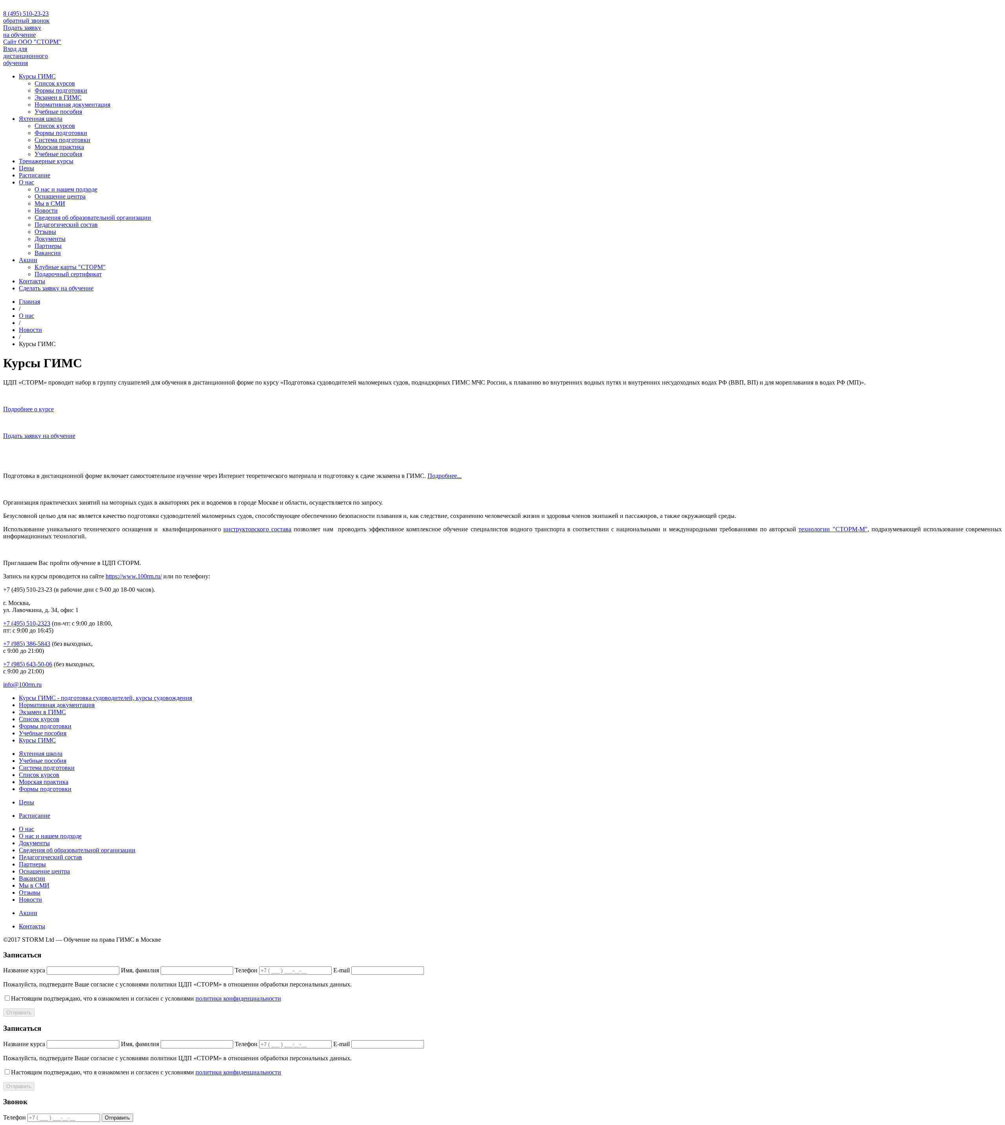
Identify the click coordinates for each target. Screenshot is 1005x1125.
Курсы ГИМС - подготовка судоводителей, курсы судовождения (105, 698)
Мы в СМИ (50, 203)
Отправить (18, 1013)
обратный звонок (26, 20)
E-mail (341, 970)
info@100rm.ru (22, 684)
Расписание (34, 175)
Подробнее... (445, 475)
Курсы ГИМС (37, 76)
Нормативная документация (72, 104)
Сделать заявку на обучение (56, 288)
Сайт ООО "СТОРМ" (32, 41)
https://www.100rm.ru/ (134, 576)
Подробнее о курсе (28, 409)
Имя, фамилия (140, 970)
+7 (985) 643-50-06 (27, 664)
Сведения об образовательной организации (93, 217)
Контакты (32, 281)
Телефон (246, 970)
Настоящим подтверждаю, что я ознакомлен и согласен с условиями (146, 998)
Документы (50, 238)
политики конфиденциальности (238, 998)
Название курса (24, 970)
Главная (29, 301)
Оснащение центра (60, 196)
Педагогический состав (66, 224)
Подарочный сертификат (68, 274)
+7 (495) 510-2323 (26, 623)
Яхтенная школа (40, 118)
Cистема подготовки (62, 140)
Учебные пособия (58, 111)
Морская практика (59, 147)
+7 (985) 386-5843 (26, 643)
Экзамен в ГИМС (58, 97)
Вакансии (48, 253)
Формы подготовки (61, 90)
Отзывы (45, 231)
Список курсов (55, 83)
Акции (28, 260)
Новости (46, 210)
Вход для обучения (25, 56)
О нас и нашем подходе (66, 189)
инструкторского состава (257, 529)
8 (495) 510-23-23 (26, 13)
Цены (26, 168)
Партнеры (48, 246)
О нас (26, 182)
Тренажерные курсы (46, 161)
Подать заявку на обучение (22, 31)
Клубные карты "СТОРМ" (70, 267)
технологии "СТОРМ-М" (833, 529)
